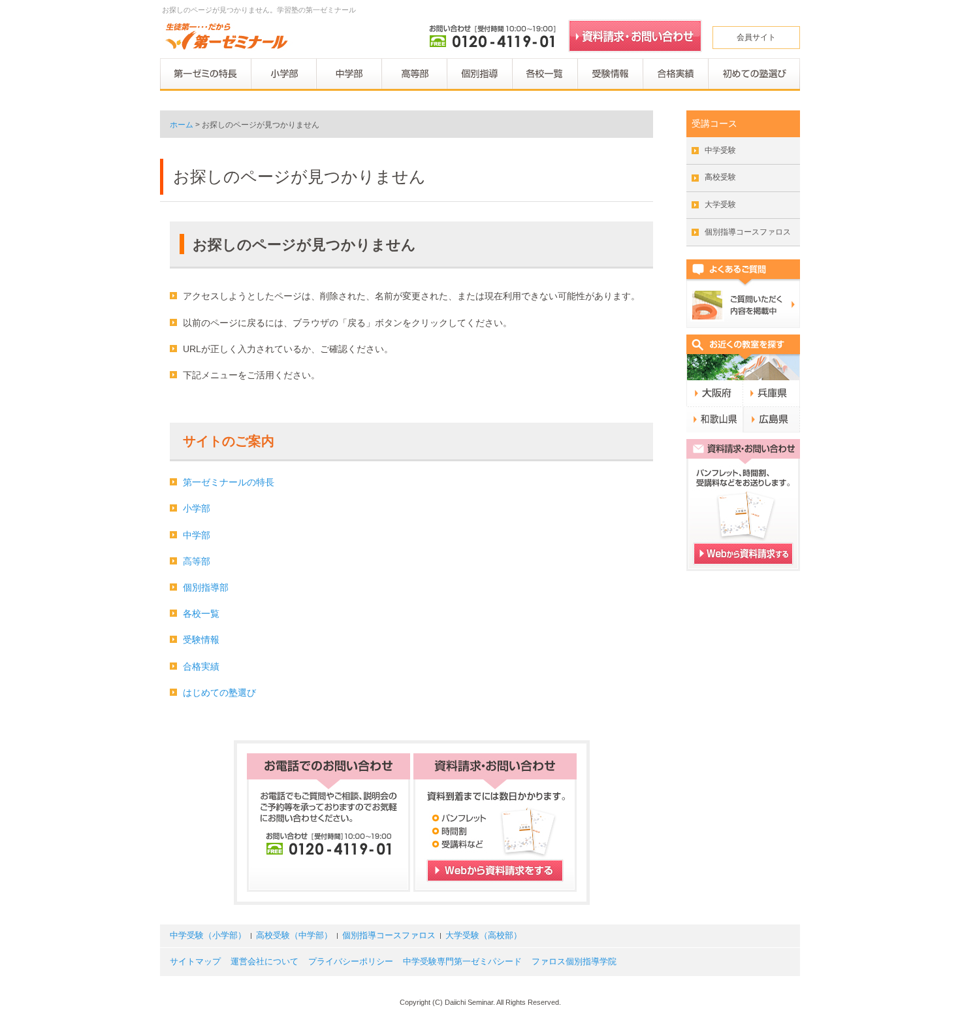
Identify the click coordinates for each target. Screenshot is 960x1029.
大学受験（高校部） (483, 935)
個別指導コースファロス (748, 232)
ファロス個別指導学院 (574, 961)
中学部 (196, 535)
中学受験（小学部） (208, 935)
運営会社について (264, 961)
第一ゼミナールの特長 (228, 482)
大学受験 (720, 204)
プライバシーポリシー (350, 961)
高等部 (196, 561)
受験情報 (201, 639)
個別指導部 (206, 587)
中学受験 (720, 150)
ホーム (181, 124)
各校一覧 (201, 613)
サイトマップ (195, 961)
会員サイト (756, 37)
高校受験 (720, 177)
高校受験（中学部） (294, 935)
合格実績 (201, 666)
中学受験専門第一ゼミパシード (462, 961)
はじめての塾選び (219, 692)
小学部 (196, 508)
